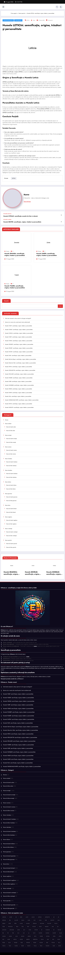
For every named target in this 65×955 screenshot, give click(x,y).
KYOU (13, 933)
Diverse (6, 420)
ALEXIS (27, 917)
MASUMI (22, 936)
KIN (54, 929)
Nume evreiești (8, 435)
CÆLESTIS (52, 920)
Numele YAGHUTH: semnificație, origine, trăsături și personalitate (19, 407)
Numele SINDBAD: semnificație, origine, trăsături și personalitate (32, 573)
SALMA (42, 939)
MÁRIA (54, 936)
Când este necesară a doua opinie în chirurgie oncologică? (18, 318)
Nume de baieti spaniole (11, 543)
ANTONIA (40, 917)
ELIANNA (28, 923)
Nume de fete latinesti (11, 512)
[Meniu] (3, 7)
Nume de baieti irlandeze (11, 462)
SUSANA (41, 942)
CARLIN (22, 920)
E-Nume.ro (3, 630)
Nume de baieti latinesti (11, 508)
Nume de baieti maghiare (11, 520)
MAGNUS (47, 933)
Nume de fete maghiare (11, 524)
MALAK (60, 933)
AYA (58, 917)
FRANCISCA (10, 926)
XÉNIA (41, 945)
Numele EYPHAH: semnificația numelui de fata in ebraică (20, 216)
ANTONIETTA (47, 917)
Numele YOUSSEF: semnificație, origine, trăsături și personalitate (19, 344)
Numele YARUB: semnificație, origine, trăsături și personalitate (18, 389)
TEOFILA (4, 945)
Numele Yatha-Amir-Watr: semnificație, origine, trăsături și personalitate (20, 363)
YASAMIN (47, 945)
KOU (3, 933)
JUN (57, 926)
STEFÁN (34, 942)
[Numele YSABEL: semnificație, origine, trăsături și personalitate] (16, 274)
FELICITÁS (49, 923)
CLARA (40, 920)
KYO (8, 933)
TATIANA (53, 942)
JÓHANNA (4, 929)
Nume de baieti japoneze (11, 497)
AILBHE (10, 917)
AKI (16, 917)
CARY (34, 920)
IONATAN (46, 926)
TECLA (59, 942)
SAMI (48, 939)
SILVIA (9, 942)
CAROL (29, 920)
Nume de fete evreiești (11, 442)
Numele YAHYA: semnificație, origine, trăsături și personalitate (18, 404)
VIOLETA (28, 945)
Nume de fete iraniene (11, 454)
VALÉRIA (16, 945)
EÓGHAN (35, 923)
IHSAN (40, 926)
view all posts (27, 201)
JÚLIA (24, 929)
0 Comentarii (50, 20)
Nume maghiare (8, 517)
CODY (46, 920)
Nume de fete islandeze (11, 477)
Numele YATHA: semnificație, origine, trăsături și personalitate (18, 366)
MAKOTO (54, 933)
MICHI (35, 936)
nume (34, 20)
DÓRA (15, 923)
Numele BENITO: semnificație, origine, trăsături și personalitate (22, 222)
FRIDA (17, 926)
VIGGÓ (22, 945)
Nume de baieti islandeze (11, 473)
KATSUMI (36, 929)
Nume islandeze (8, 470)
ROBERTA (28, 939)
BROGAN (4, 920)
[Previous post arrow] (61, 215)
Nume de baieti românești (11, 532)
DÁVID (9, 923)
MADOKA (40, 933)
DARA (58, 920)
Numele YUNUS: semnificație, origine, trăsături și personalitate (18, 340)
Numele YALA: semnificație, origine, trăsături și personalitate (18, 396)
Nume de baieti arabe (11, 427)
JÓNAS (18, 929)
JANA (53, 926)
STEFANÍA (28, 942)
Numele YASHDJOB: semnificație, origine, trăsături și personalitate (19, 385)
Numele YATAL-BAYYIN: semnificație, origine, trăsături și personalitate (20, 370)
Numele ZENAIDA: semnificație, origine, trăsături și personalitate (14, 254)
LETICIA (27, 20)
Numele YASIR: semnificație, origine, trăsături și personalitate (18, 381)
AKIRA (21, 917)
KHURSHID (48, 929)
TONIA (10, 945)
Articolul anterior (7, 213)
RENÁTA (21, 939)
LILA (29, 933)
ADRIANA (4, 917)
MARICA (10, 936)
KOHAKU (59, 929)
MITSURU (48, 936)
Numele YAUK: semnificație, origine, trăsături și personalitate (18, 355)
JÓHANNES (12, 929)
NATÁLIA (15, 939)
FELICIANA (42, 923)
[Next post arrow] (61, 222)
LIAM (24, 933)
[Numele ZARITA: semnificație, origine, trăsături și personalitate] (48, 242)
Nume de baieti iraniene (11, 450)
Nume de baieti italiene (11, 485)
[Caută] (57, 7)
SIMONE (15, 942)
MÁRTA (60, 936)
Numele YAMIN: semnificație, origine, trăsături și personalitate (18, 392)
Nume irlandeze (8, 458)
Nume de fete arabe (10, 430)
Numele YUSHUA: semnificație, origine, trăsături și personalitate (19, 333)
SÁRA (47, 942)
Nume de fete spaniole (8, 20)
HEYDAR (34, 926)
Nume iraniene (8, 447)
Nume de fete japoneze (11, 500)
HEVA (28, 926)
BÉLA (10, 920)
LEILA (18, 933)
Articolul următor (7, 219)
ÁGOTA (59, 945)
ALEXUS (33, 917)
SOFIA (21, 942)
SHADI (58, 939)
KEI (41, 929)
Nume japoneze (8, 493)
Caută (6, 301)
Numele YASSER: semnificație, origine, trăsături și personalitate (18, 378)
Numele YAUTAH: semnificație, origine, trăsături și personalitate (19, 352)
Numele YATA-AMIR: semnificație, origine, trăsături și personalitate (19, 374)
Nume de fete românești (11, 535)
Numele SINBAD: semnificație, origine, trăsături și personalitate (53, 573)
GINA (22, 926)
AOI (54, 917)
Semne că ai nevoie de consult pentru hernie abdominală (17, 322)
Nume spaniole (18, 20)
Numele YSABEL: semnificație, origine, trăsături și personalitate (14, 287)
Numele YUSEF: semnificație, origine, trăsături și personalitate (18, 337)
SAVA (53, 939)
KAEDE (30, 929)
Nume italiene (8, 482)
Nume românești (8, 528)
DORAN (3, 923)
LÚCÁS (34, 933)
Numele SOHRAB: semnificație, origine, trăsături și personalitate (10, 573)
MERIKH (29, 936)
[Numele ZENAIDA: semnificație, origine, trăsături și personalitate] (16, 242)
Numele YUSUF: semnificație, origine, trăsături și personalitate (18, 326)
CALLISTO (16, 920)
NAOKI (8, 939)
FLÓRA (3, 926)
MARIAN (4, 936)
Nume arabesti (8, 423)
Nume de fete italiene (10, 489)
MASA (16, 936)
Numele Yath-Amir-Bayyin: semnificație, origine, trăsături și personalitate (20, 359)
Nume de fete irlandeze (11, 465)
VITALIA (35, 945)
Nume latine (7, 505)
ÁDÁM (54, 945)
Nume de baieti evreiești (11, 438)
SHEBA (3, 942)
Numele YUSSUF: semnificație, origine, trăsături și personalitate (18, 329)
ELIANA (21, 923)
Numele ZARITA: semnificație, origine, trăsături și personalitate (46, 254)
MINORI (41, 936)
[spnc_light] (61, 7)
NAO (3, 939)
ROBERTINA (35, 939)
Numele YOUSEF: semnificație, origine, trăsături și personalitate (18, 348)
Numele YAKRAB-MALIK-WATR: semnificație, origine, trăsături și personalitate (21, 400)
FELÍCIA (55, 923)
